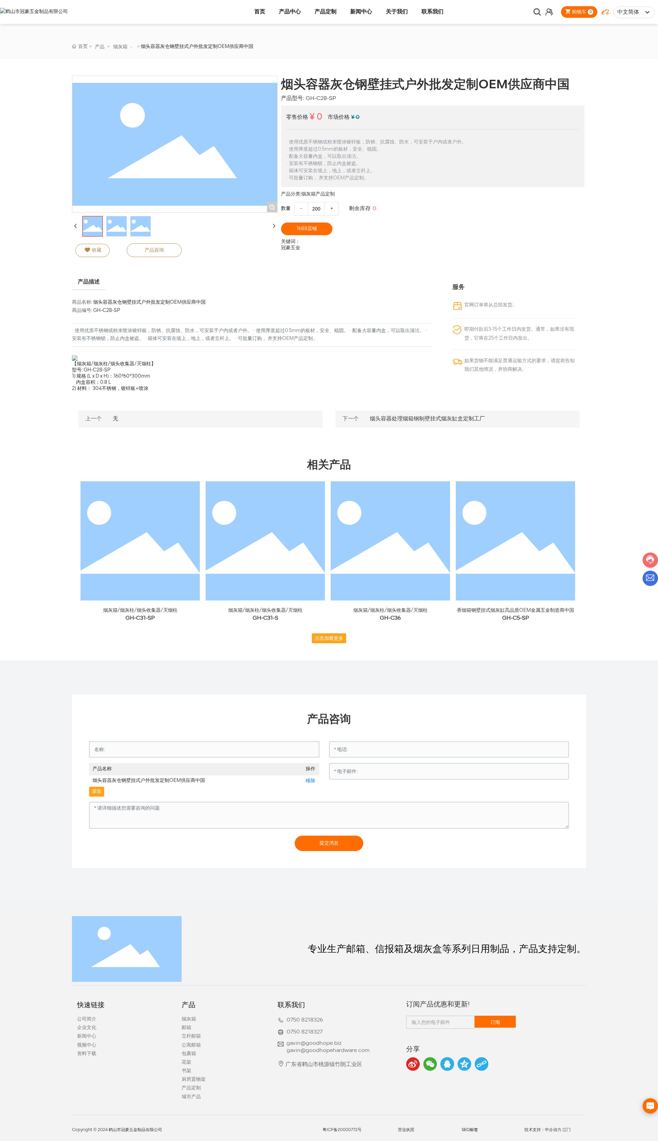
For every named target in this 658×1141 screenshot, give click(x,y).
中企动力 (553, 1130)
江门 (566, 1130)
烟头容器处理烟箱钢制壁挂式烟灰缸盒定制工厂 (427, 419)
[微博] (413, 1064)
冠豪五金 (290, 248)
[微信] (430, 1064)
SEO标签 (470, 1130)
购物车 (581, 11)
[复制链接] (481, 1064)
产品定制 (325, 194)
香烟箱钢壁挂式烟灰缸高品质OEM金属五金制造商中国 (515, 610)
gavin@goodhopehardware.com (328, 1050)
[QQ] (447, 1064)
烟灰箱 (120, 47)
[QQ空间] (464, 1064)
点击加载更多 (329, 638)
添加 (96, 791)
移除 (310, 781)
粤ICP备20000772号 (342, 1130)
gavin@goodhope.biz (314, 1043)
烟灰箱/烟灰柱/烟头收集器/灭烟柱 (140, 610)
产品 (100, 47)
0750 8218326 (305, 1020)
